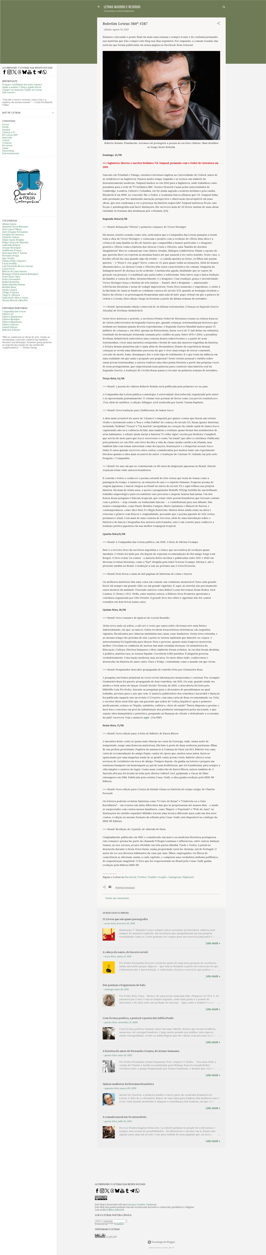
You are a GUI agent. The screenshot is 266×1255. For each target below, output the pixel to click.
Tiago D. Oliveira (11, 295)
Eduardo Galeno (10, 237)
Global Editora (9, 327)
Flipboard (188, 877)
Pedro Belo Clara (11, 276)
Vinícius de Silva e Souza (15, 297)
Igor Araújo (8, 258)
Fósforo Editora (10, 324)
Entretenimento (10, 153)
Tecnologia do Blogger (163, 1242)
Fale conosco (8, 92)
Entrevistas (8, 150)
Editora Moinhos (11, 319)
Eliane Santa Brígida (13, 240)
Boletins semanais (125, 888)
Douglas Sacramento (13, 234)
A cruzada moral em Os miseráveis (124, 1117)
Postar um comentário (117, 898)
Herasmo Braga (10, 255)
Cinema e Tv (8, 132)
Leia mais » (213, 943)
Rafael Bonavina (10, 282)
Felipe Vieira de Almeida (15, 242)
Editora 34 (7, 314)
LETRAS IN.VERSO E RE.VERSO (122, 6)
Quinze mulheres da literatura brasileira (128, 1084)
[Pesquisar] (224, 7)
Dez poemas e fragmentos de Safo (124, 985)
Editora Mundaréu (12, 322)
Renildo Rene (9, 287)
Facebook (130, 877)
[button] (218, 24)
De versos (7, 145)
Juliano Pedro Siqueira (14, 261)
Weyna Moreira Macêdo (15, 300)
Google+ (162, 877)
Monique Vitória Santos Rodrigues (20, 274)
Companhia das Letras (14, 311)
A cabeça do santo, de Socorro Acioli (125, 952)
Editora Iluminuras (12, 316)
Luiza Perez (8, 268)
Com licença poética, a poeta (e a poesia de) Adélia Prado (138, 1018)
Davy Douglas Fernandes (15, 232)
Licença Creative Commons (142, 1204)
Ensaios (6, 129)
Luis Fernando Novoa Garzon (17, 266)
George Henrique (11, 247)
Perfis (5, 127)
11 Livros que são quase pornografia (125, 919)
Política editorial (115, 1209)
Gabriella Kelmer (11, 245)
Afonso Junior (9, 224)
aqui (146, 717)
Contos (5, 140)
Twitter (142, 877)
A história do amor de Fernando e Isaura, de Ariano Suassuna (141, 1051)
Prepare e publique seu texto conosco (22, 84)
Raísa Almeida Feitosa (13, 284)
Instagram (175, 877)
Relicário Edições (11, 330)
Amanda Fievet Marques (15, 226)
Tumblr (152, 877)
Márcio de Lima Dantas (14, 271)
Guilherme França (11, 250)
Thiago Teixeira (10, 292)
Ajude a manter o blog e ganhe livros (21, 87)
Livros (5, 124)
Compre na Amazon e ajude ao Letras (22, 90)
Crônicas (6, 143)
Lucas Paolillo (9, 263)
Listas (5, 148)
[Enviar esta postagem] (110, 887)
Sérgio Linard (9, 290)
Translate (119, 1224)
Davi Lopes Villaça (11, 229)
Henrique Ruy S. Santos (14, 253)
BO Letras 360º (10, 135)
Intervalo (7, 137)
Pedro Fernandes (11, 279)
